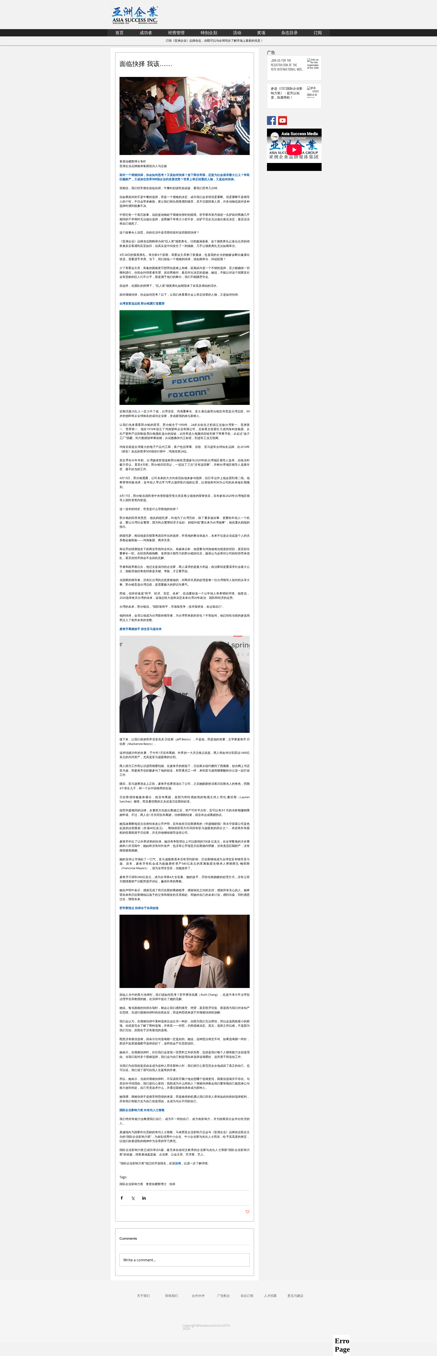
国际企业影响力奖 (131, 1184)
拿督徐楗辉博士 (156, 1184)
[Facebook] (271, 120)
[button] (209, 32)
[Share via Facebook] (121, 1198)
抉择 (172, 1184)
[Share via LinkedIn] (144, 1198)
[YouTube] (282, 120)
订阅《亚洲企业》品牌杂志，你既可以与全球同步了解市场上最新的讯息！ (214, 40)
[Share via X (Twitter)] (133, 1198)
